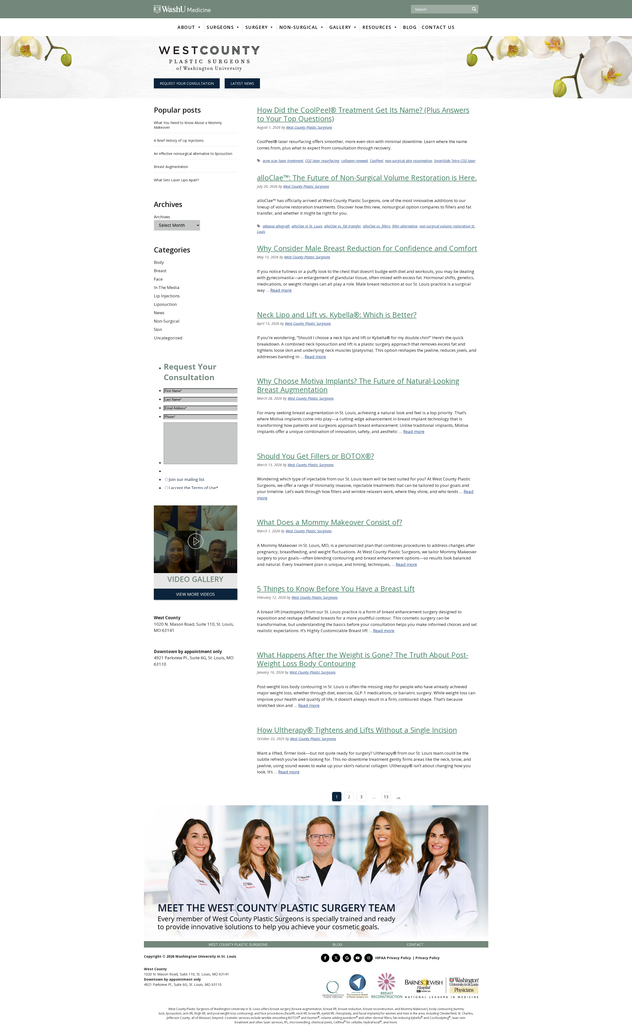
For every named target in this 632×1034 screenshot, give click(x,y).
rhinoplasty (343, 1013)
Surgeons (220, 27)
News (159, 312)
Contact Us (438, 27)
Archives (162, 217)
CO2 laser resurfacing (322, 160)
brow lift (314, 1013)
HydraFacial (372, 1022)
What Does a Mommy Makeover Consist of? (329, 522)
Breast (160, 270)
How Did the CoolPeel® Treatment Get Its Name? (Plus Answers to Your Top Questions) (363, 114)
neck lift (301, 1013)
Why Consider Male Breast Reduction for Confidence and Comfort (367, 248)
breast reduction (349, 1009)
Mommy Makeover (414, 1009)
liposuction (173, 1013)
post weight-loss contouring (232, 1013)
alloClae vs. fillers (376, 226)
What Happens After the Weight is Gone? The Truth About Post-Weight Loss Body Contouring (362, 659)
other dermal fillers (378, 1018)
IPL (286, 1022)
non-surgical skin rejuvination (408, 160)
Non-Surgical (166, 321)
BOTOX (294, 1018)
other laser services (269, 1022)
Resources (377, 27)
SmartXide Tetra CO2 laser (454, 160)
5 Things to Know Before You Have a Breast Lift (336, 588)
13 (386, 797)
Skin (158, 329)
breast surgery (280, 1009)
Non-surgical (298, 27)
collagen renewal (354, 160)
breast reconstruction (378, 1009)
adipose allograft (276, 226)
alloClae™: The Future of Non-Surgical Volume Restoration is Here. (367, 177)
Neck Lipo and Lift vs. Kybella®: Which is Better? (336, 314)
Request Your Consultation (187, 83)
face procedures (272, 1013)
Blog (409, 27)
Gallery (340, 27)
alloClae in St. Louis (307, 226)
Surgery (256, 27)
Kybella (417, 1018)
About (186, 27)
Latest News (242, 83)
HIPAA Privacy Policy (393, 957)
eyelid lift (327, 1013)
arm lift (188, 1013)
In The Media (166, 287)
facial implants (369, 1013)
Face (158, 279)
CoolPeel (376, 160)
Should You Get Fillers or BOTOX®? (315, 456)
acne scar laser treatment (283, 160)
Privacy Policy (427, 957)
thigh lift (199, 1013)
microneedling (300, 1022)
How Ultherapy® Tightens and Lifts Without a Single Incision (357, 730)
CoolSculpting (440, 1018)
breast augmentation (307, 1009)
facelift (290, 1013)
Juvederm (350, 1018)
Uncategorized (168, 338)
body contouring (441, 1009)
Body (159, 262)
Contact (415, 944)
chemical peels (321, 1022)
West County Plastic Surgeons (238, 944)
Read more (281, 290)
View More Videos (195, 594)
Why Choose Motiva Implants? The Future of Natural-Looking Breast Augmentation (358, 385)
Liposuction (165, 304)
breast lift (329, 1009)
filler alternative (404, 226)
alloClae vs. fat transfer (342, 226)
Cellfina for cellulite (348, 1022)
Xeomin (313, 1018)
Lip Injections (167, 296)
